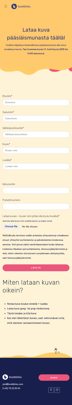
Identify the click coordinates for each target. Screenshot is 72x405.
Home (54, 378)
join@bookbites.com (13, 384)
